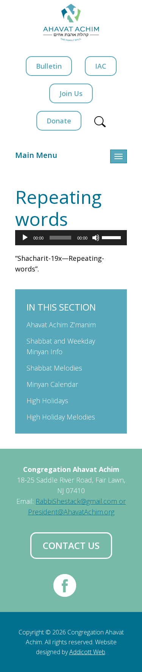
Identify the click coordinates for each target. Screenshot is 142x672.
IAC (100, 66)
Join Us (71, 93)
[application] (71, 237)
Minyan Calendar (52, 384)
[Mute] (96, 237)
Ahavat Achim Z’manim (61, 324)
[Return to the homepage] (71, 22)
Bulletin (49, 66)
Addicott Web (87, 652)
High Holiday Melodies (61, 416)
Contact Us (71, 545)
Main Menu (36, 155)
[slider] (112, 237)
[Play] (25, 237)
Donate (59, 120)
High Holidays (47, 400)
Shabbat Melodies (54, 367)
